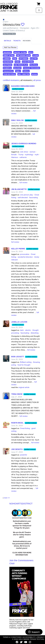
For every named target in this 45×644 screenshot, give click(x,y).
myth (37, 155)
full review (23, 182)
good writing (27, 62)
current (6, 58)
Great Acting (25, 428)
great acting (8, 55)
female (14, 155)
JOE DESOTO (17, 449)
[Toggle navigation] (39, 10)
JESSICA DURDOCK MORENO (23, 144)
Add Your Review (10, 47)
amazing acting (20, 52)
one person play (21, 65)
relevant (17, 68)
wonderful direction (25, 257)
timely (18, 71)
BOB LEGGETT (17, 357)
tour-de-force (9, 74)
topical (26, 71)
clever (35, 55)
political (33, 65)
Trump (20, 155)
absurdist (7, 52)
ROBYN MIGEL (17, 423)
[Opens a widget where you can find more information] (33, 632)
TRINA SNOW (16, 394)
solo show (24, 152)
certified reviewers (11, 80)
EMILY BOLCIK (17, 120)
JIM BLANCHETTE (19, 189)
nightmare (7, 65)
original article (23, 387)
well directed (23, 74)
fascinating (8, 62)
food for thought (24, 365)
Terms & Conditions (12, 637)
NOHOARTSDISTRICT (20, 503)
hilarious (14, 157)
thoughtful (8, 71)
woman (34, 74)
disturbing (23, 58)
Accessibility (29, 637)
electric (33, 58)
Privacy (40, 637)
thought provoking (32, 68)
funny (17, 62)
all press (37, 80)
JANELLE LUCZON (19, 322)
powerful (7, 68)
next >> (7, 498)
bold (31, 52)
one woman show (23, 55)
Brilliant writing (26, 362)
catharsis (23, 157)
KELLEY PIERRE (18, 249)
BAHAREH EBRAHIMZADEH (22, 86)
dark (15, 58)
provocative (24, 254)
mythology (29, 155)
